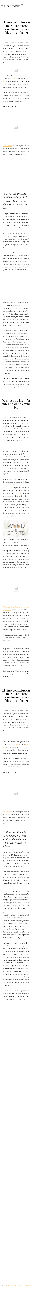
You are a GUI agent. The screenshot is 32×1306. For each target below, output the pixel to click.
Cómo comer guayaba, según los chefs (14, 1209)
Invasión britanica (7, 1176)
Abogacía (4, 1213)
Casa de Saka (7, 253)
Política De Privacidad (24, 1286)
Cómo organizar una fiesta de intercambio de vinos (15, 1070)
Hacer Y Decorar (6, 1074)
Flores (3, 1127)
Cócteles (4, 1173)
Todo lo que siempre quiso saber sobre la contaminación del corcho (15, 1277)
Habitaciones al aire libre (10, 1034)
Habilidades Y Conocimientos (11, 1135)
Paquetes (4, 1031)
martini (20, 493)
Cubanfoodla (13, 6)
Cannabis (16, 17)
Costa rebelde (7, 146)
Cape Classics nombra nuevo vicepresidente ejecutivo (16, 1249)
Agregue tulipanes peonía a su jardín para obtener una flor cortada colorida (16, 1131)
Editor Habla (5, 1165)
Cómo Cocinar (6, 1206)
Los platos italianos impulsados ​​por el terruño (15, 1169)
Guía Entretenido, (6, 1066)
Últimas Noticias (6, 1100)
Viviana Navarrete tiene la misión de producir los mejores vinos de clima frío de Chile (15, 1217)
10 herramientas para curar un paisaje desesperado (15, 1139)
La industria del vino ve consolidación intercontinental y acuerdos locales (15, 1104)
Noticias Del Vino (7, 1245)
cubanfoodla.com (10, 1286)
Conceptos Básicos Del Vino (10, 1273)
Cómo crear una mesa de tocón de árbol (15, 1077)
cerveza (15, 79)
